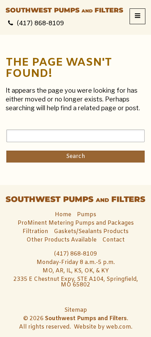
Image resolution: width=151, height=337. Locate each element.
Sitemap (75, 310)
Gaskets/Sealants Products (91, 231)
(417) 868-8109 (40, 23)
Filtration (35, 231)
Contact (113, 240)
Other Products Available (61, 240)
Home (63, 214)
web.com (118, 327)
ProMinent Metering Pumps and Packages (76, 223)
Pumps (86, 214)
